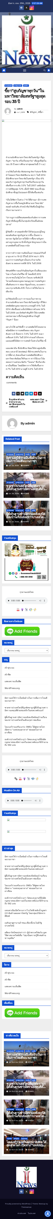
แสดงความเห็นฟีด (13, 681)
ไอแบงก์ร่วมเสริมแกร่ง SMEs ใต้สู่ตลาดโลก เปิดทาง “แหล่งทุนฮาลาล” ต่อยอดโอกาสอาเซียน (25, 730)
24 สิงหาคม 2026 (16, 1062)
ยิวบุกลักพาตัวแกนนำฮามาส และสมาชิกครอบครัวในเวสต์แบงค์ (17, 403)
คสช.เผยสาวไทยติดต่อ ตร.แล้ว (37, 400)
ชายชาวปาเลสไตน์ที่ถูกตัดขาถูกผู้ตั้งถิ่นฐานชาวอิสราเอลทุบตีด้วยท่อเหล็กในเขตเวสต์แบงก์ (26, 489)
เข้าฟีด (8, 674)
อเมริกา (26, 85)
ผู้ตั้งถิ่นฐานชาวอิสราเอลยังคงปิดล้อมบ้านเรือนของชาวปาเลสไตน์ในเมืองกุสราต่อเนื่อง (25, 517)
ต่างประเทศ (8, 85)
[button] (44, 70)
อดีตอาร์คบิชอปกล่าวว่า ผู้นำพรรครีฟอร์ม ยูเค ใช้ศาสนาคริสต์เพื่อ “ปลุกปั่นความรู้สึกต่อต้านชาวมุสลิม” (26, 935)
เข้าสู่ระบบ (9, 667)
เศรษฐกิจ (16, 1138)
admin (20, 109)
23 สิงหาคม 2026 (16, 1150)
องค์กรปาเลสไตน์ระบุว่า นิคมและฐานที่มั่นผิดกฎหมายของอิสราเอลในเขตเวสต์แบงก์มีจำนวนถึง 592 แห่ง (26, 742)
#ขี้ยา (40, 112)
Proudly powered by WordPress (18, 1204)
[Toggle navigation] (25, 70)
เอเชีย (33, 454)
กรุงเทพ (9, 1138)
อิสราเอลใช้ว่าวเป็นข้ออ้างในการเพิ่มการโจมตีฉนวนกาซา (26, 459)
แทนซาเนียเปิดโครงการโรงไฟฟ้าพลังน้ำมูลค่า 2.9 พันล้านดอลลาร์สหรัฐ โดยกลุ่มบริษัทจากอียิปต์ (26, 913)
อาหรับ (27, 454)
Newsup (42, 1204)
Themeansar (26, 1207)
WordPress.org (12, 688)
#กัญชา (33, 112)
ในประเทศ (24, 1138)
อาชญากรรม (17, 85)
